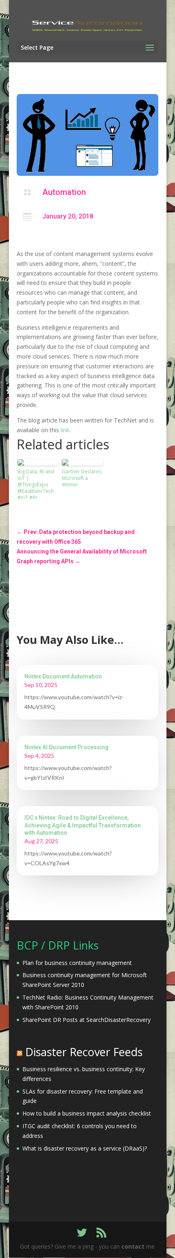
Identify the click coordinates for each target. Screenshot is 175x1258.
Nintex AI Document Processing (66, 747)
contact (132, 1246)
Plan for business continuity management (77, 963)
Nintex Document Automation (63, 676)
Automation (64, 192)
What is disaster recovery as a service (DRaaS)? (84, 1148)
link (65, 430)
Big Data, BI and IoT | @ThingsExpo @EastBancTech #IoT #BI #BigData (36, 483)
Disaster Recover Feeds (83, 1051)
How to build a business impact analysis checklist (86, 1113)
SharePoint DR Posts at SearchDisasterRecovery (86, 1020)
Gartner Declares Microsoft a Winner (81, 478)
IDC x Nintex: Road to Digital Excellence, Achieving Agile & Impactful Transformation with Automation (82, 825)
